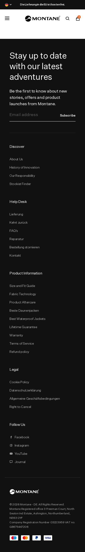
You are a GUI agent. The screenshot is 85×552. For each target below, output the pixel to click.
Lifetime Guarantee (23, 327)
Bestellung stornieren (24, 247)
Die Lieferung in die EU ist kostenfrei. (42, 4)
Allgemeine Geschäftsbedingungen (34, 398)
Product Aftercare (22, 302)
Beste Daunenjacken (24, 310)
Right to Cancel (20, 407)
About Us (16, 159)
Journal (20, 462)
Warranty (16, 335)
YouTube (21, 453)
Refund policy (19, 352)
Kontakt (15, 255)
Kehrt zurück (18, 222)
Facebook (22, 437)
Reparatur (16, 239)
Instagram (22, 445)
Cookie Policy (19, 382)
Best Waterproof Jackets (27, 319)
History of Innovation (24, 167)
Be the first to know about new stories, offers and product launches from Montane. (38, 97)
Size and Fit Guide (22, 286)
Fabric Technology (22, 294)
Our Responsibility (22, 175)
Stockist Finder (20, 184)
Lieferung (16, 214)
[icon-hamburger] (7, 18)
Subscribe (68, 115)
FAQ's (13, 231)
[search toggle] (67, 18)
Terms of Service (21, 343)
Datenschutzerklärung (25, 390)
